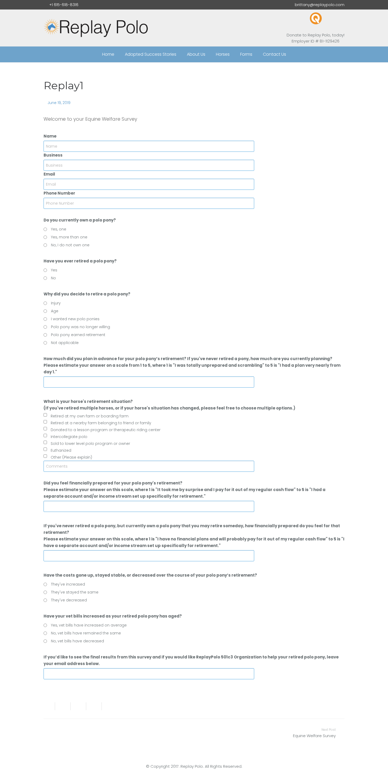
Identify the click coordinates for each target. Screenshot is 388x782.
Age (54, 311)
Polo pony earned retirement (78, 334)
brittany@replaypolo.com (319, 4)
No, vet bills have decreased (77, 641)
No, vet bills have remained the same (86, 633)
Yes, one (58, 229)
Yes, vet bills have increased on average (89, 625)
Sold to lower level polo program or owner (90, 443)
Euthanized (61, 450)
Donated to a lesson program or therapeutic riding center (105, 429)
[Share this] (63, 706)
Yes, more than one (69, 237)
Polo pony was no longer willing (80, 326)
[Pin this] (107, 706)
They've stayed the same (74, 592)
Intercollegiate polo (69, 436)
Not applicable (65, 342)
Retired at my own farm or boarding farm (90, 416)
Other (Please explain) (71, 457)
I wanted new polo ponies (75, 319)
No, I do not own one (70, 245)
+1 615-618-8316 (63, 4)
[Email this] (49, 706)
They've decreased (69, 600)
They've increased (68, 584)
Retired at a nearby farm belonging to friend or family (101, 423)
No (53, 278)
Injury (56, 303)
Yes (54, 270)
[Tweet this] (78, 706)
